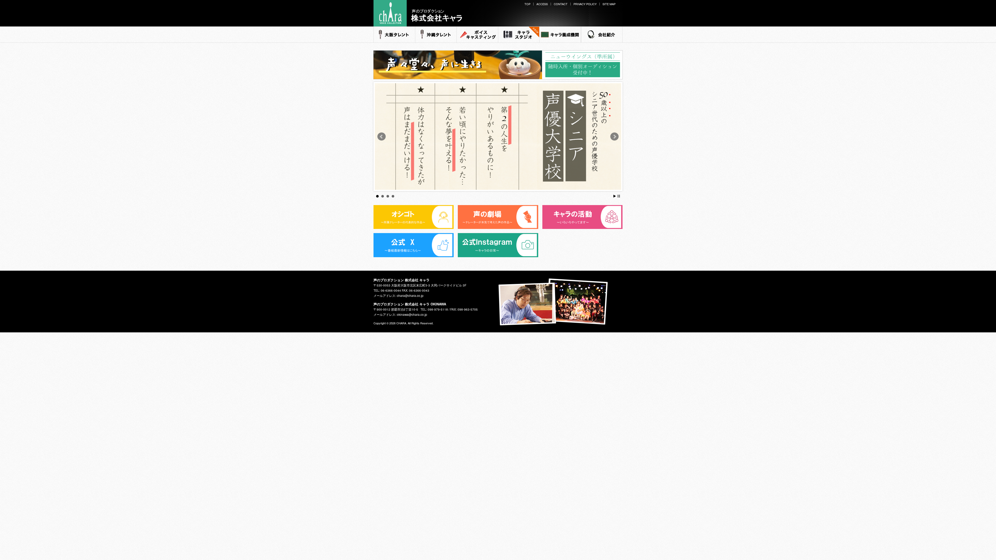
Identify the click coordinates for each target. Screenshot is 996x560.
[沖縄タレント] (436, 35)
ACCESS (542, 4)
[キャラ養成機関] (560, 35)
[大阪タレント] (394, 35)
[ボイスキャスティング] (477, 35)
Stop (619, 196)
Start (614, 196)
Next (614, 136)
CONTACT (561, 4)
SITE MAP (609, 4)
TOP (527, 4)
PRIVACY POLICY (585, 4)
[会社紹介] (601, 35)
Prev (381, 136)
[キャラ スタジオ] (519, 35)
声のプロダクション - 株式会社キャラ (417, 25)
